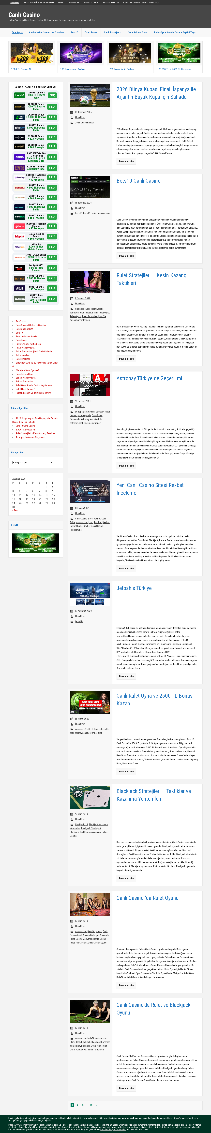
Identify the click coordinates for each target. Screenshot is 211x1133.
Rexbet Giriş (76, 529)
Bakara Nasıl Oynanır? (26, 377)
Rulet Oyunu (75, 316)
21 (86, 824)
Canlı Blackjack (90, 2)
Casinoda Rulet (82, 308)
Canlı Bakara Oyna (110, 2)
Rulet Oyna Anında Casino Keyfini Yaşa (141, 2)
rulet (82, 312)
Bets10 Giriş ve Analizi (26, 336)
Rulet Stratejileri (89, 316)
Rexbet (106, 522)
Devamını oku (126, 161)
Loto (91, 522)
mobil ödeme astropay (90, 423)
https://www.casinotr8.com (185, 1118)
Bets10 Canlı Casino (25, 425)
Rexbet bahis (76, 526)
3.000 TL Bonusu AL (21, 69)
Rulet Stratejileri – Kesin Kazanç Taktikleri (35, 433)
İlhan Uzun (80, 117)
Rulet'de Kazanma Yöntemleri (90, 1049)
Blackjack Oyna (88, 1045)
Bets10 (61, 2)
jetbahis (79, 621)
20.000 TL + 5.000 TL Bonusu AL (175, 69)
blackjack (79, 824)
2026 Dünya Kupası (84, 122)
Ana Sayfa (14, 2)
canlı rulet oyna (89, 732)
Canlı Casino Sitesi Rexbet (88, 518)
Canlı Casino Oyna (24, 328)
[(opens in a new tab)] (32, 44)
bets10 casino (90, 213)
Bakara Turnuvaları (24, 381)
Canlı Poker (73, 2)
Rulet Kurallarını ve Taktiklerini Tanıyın (33, 392)
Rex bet (98, 522)
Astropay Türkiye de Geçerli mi (30, 437)
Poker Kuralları (23, 355)
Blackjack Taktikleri (79, 832)
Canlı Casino (24, 14)
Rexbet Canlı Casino (93, 526)
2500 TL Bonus (92, 729)
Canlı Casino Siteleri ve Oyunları (38, 2)
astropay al (89, 411)
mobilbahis (93, 938)
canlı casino (104, 213)
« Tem (15, 510)
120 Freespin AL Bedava (72, 69)
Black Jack (75, 1042)
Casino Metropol (91, 935)
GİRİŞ (52, 95)
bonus (99, 931)
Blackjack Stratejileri (91, 828)
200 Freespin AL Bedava (121, 69)
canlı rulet (79, 729)
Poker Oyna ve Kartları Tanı (28, 343)
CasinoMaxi (81, 938)
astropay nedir (84, 415)
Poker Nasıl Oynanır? (25, 347)
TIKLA (52, 106)
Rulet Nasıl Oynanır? (25, 389)
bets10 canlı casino (97, 1038)
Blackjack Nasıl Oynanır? (27, 370)
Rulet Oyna (104, 312)
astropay (79, 411)
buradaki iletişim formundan (113, 1129)
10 (91, 1105)
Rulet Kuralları (91, 312)
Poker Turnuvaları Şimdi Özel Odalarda (34, 351)
